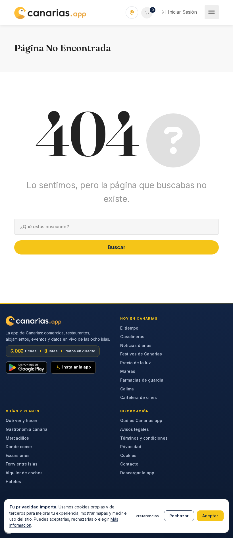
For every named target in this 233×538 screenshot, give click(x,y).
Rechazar (179, 515)
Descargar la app (137, 472)
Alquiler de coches (24, 472)
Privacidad (130, 446)
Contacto (129, 464)
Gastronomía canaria (26, 429)
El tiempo (129, 328)
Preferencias (147, 516)
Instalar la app (76, 367)
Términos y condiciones (144, 438)
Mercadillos (17, 438)
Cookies (128, 455)
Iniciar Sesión (182, 12)
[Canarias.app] (50, 12)
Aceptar (210, 515)
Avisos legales (134, 429)
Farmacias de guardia (141, 380)
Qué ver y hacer (21, 420)
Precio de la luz (135, 362)
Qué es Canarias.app (141, 420)
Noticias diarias (135, 345)
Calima (127, 388)
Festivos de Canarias (141, 353)
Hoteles (13, 481)
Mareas (127, 371)
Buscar (117, 247)
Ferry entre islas (22, 464)
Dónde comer (19, 446)
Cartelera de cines (138, 397)
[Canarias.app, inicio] (33, 321)
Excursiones (18, 455)
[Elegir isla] (132, 12)
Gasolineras (132, 336)
